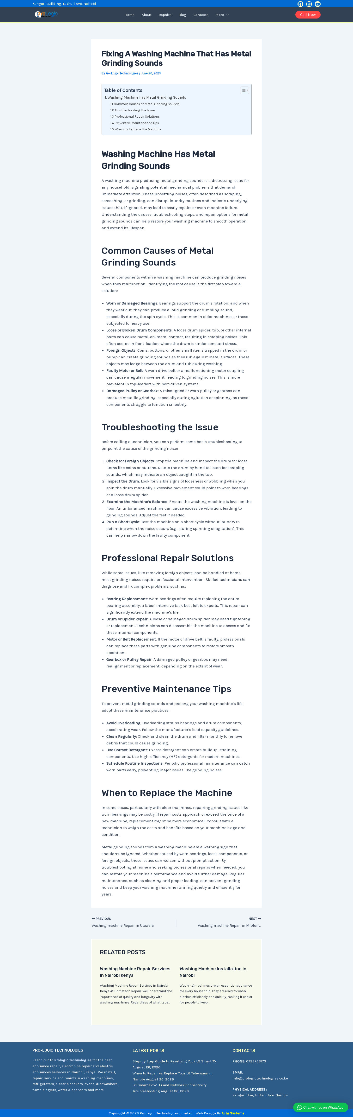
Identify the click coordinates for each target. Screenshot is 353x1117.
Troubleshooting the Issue (135, 110)
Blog (182, 15)
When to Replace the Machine (138, 129)
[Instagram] (309, 4)
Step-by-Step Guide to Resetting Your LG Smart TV (174, 1061)
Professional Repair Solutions (137, 116)
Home (129, 15)
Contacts (201, 15)
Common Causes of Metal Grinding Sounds (146, 104)
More (220, 15)
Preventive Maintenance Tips (137, 123)
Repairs (165, 15)
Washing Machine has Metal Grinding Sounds (147, 97)
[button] (226, 14)
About (147, 15)
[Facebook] (300, 4)
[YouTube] (318, 4)
